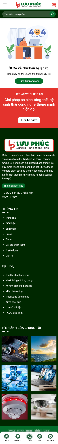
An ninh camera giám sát (19, 285)
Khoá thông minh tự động (19, 280)
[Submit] (52, 14)
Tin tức (9, 239)
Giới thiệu (10, 223)
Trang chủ (11, 217)
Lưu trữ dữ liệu (13, 307)
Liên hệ (9, 255)
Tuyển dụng (12, 250)
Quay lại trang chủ (29, 81)
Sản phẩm (11, 228)
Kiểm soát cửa (13, 302)
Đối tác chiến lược (15, 244)
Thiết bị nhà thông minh (18, 275)
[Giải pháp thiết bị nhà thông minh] (15, 349)
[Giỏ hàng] (54, 5)
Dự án (9, 234)
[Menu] (4, 5)
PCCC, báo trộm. (14, 312)
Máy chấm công (14, 291)
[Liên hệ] (29, 436)
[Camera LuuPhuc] (29, 5)
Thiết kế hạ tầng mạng (17, 296)
